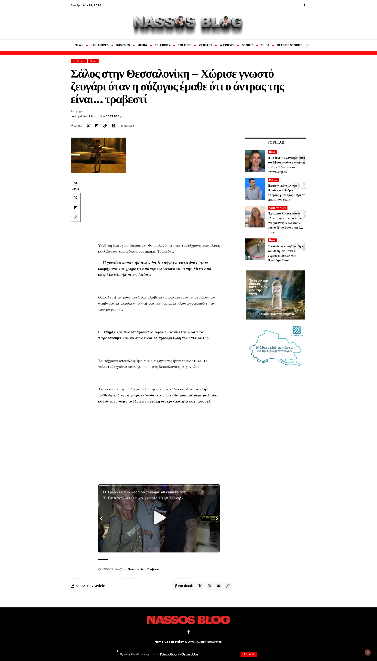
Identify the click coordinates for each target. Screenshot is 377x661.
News (93, 61)
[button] (249, 654)
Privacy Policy (168, 654)
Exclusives (79, 61)
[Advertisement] (89, 21)
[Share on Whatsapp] (209, 586)
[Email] (218, 586)
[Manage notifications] (368, 652)
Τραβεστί (153, 569)
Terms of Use (190, 654)
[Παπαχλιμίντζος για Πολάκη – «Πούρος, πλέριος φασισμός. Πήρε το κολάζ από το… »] (255, 189)
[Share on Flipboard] (97, 126)
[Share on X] (88, 126)
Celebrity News (277, 207)
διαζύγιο (120, 569)
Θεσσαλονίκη (136, 569)
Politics (273, 179)
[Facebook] (304, 5)
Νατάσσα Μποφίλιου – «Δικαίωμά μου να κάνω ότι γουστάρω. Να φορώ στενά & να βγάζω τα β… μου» (285, 222)
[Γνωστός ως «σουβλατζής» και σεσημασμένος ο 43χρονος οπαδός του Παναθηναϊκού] (255, 249)
